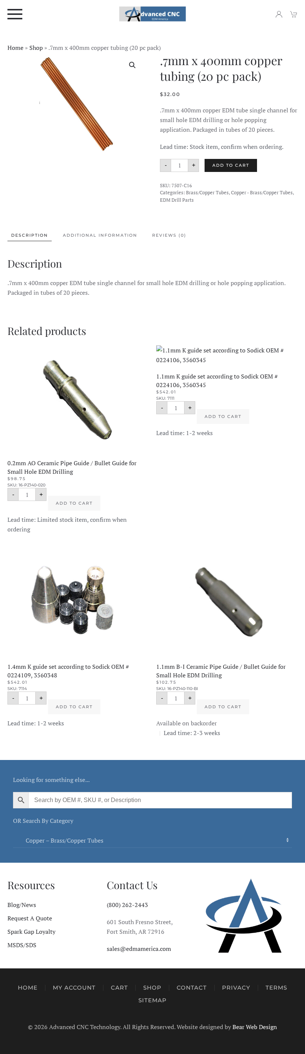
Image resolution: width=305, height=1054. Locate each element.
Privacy (236, 987)
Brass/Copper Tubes (207, 192)
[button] (14, 14)
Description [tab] (29, 235)
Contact (192, 987)
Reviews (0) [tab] (169, 235)
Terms (276, 987)
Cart (119, 987)
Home (15, 48)
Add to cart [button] (74, 503)
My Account (74, 987)
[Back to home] (152, 14)
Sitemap (152, 1000)
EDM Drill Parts (177, 200)
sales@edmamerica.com (139, 949)
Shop (36, 48)
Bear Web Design (254, 1027)
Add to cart (230, 165)
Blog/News (21, 905)
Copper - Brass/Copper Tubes (262, 192)
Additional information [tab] (100, 235)
